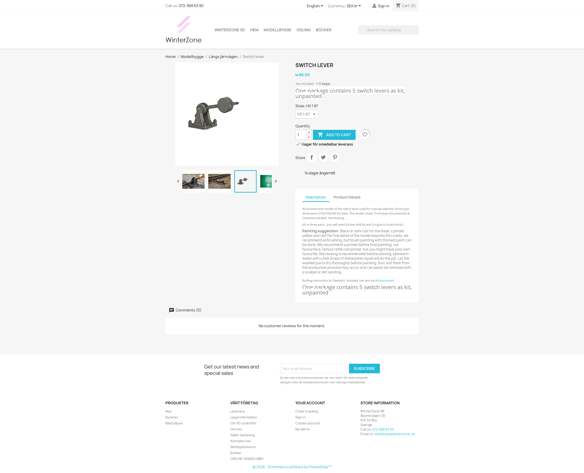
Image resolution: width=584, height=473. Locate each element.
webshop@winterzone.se (395, 434)
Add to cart (334, 134)
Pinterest (334, 157)
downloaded (385, 280)
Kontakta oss (240, 441)
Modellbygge (277, 29)
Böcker (323, 29)
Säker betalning (242, 435)
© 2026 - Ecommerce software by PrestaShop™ (292, 467)
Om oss (236, 429)
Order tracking (306, 411)
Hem (254, 29)
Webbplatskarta (243, 447)
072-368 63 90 (191, 5)
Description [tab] (316, 197)
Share (311, 157)
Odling (304, 29)
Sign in (300, 417)
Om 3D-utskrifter (243, 423)
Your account (310, 402)
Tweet (323, 157)
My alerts (302, 429)
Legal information (243, 417)
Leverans (237, 411)
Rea (168, 411)
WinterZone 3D (229, 29)
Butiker (236, 453)
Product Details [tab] (347, 197)
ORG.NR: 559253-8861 (247, 459)
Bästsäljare (174, 423)
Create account (307, 423)
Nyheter (171, 417)
